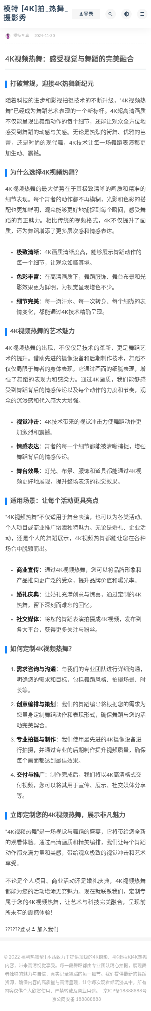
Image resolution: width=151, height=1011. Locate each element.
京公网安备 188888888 (76, 999)
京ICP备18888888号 (125, 991)
